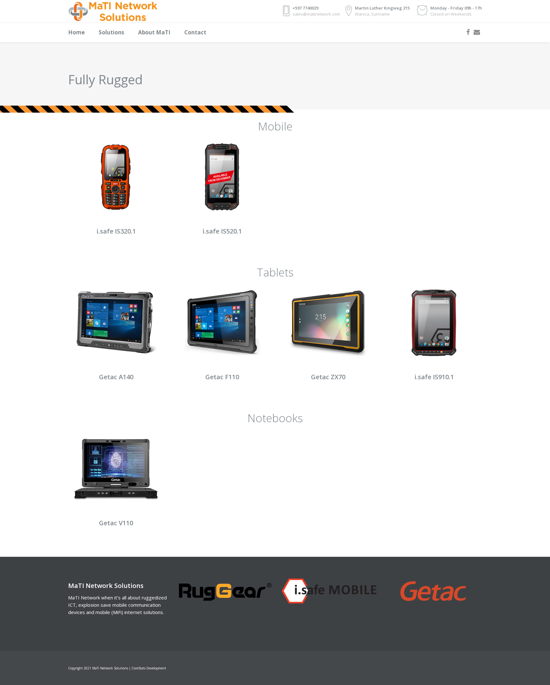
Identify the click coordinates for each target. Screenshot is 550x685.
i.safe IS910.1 (434, 377)
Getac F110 (222, 377)
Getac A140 (116, 377)
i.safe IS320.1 (116, 231)
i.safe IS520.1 (222, 231)
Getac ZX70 (328, 377)
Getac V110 (116, 523)
